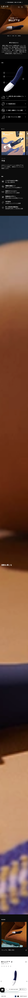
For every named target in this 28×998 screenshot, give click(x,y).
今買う (23, 2)
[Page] (1, 981)
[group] (13, 150)
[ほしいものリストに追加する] (26, 962)
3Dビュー (23, 989)
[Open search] (19, 7)
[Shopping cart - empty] (22, 7)
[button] (1, 2)
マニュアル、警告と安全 (7, 950)
